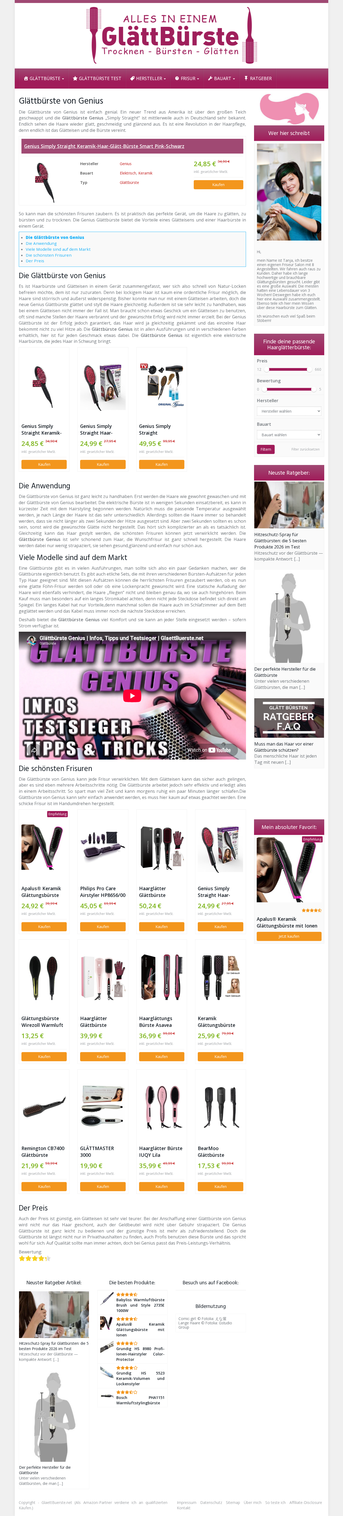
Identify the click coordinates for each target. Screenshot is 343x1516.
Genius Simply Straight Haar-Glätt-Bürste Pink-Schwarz (100, 429)
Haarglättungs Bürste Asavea (155, 1021)
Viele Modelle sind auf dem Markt (58, 249)
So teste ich (275, 1502)
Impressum (186, 1502)
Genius (126, 163)
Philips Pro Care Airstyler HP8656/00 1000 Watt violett (102, 892)
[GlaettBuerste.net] (171, 35)
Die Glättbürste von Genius (55, 237)
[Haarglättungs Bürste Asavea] (161, 977)
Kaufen (218, 184)
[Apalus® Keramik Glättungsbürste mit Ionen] (44, 847)
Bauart (264, 424)
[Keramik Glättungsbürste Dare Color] (220, 977)
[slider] (266, 369)
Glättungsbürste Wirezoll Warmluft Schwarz (42, 1021)
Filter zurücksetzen (306, 449)
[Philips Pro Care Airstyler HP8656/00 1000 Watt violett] (102, 847)
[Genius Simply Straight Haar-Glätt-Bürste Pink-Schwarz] (102, 385)
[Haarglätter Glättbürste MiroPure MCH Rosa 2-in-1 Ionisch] (102, 977)
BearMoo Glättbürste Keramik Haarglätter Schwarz (211, 1151)
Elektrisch (128, 173)
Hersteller (267, 400)
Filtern (265, 449)
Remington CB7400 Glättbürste (42, 1151)
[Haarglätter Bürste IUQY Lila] (161, 1107)
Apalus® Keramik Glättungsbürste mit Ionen (41, 892)
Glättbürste (129, 182)
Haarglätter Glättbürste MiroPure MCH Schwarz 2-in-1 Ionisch (156, 892)
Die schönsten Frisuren (49, 255)
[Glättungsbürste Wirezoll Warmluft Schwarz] (44, 977)
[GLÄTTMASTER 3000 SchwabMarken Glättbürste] (102, 1107)
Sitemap (233, 1502)
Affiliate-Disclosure (305, 1502)
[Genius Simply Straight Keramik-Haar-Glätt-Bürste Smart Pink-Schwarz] (46, 181)
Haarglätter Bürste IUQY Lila (160, 1151)
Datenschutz (211, 1502)
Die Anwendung (41, 243)
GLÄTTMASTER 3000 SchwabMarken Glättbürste (97, 1151)
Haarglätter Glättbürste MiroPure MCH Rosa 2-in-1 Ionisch (101, 1021)
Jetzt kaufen (289, 936)
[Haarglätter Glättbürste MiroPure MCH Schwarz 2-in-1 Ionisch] (161, 847)
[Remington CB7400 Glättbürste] (44, 1107)
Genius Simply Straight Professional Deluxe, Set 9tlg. (158, 429)
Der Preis (35, 260)
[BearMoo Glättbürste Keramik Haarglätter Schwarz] (220, 1107)
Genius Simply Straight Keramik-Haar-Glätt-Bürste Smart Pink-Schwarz (104, 146)
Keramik (145, 173)
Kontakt (184, 1507)
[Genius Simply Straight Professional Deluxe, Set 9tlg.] (161, 385)
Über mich (253, 1502)
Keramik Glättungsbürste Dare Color (216, 1021)
